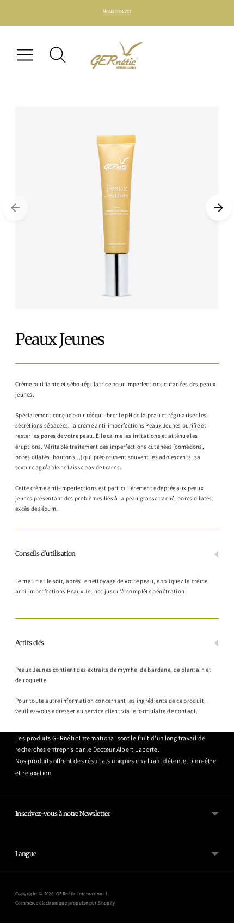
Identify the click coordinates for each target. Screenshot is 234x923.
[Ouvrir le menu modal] (25, 55)
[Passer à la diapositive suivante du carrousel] (219, 208)
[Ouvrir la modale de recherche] (57, 55)
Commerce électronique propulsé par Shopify (65, 903)
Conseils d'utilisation (45, 553)
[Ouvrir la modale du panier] (209, 55)
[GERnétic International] (117, 55)
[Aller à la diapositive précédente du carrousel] (15, 208)
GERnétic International (82, 893)
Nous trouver (117, 11)
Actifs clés (29, 643)
